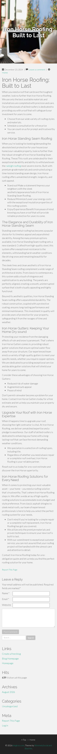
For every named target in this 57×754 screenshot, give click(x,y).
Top (24, 739)
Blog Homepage (10, 658)
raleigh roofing (13, 165)
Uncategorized (9, 706)
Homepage (7, 663)
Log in (5, 725)
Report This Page (9, 569)
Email (5, 599)
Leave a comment (37, 69)
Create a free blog (11, 653)
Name (5, 593)
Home (5, 72)
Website (6, 604)
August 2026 (8, 692)
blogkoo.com (18, 745)
